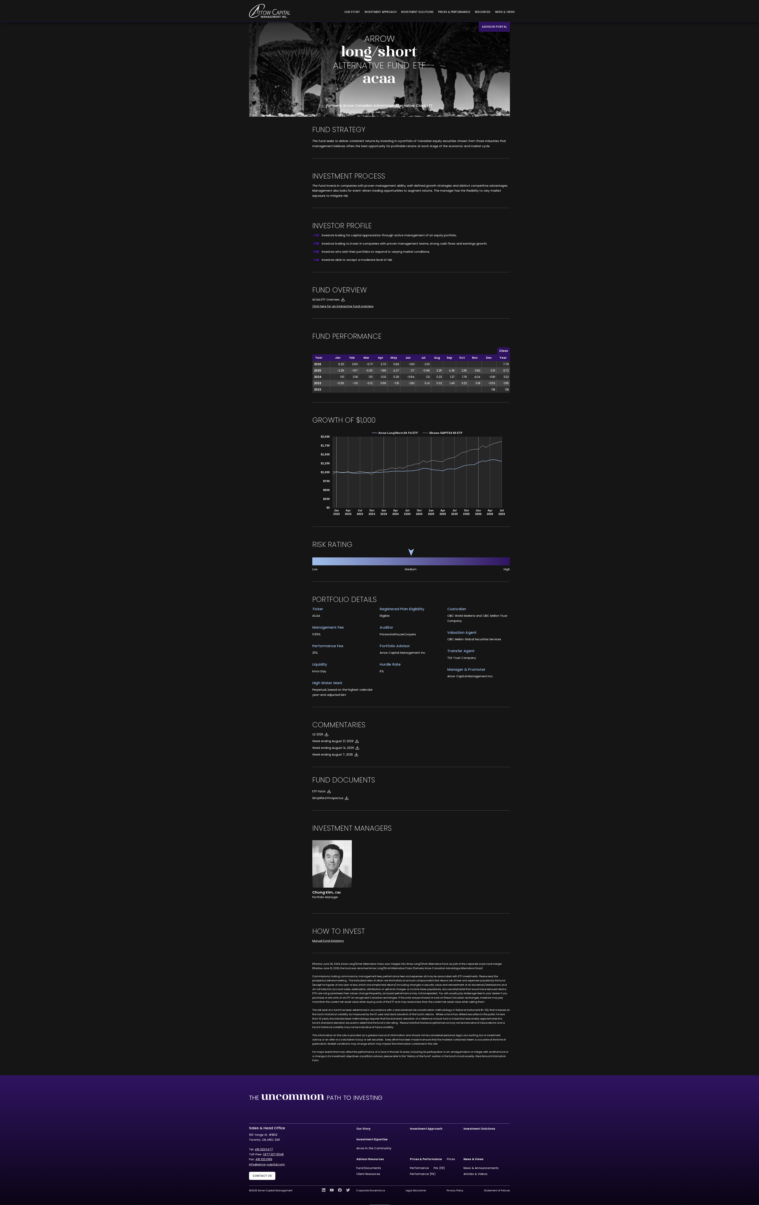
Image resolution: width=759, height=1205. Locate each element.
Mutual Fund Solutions (328, 941)
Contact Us (262, 1176)
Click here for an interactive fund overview (343, 306)
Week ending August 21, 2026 (333, 741)
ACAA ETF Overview (326, 300)
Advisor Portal (494, 27)
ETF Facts (319, 791)
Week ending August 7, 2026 (332, 755)
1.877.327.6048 (273, 1154)
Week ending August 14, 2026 (333, 748)
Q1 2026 (317, 734)
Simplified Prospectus (327, 798)
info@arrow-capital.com (267, 1164)
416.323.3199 (263, 1159)
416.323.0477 (264, 1149)
